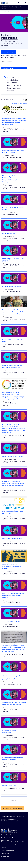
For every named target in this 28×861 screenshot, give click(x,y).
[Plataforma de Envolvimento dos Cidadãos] (14, 830)
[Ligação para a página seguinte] (25, 800)
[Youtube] (12, 837)
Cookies (3, 847)
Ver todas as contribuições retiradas (12, 808)
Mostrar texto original (8, 52)
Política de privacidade (7, 850)
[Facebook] (9, 837)
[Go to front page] (4, 2)
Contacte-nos (5, 840)
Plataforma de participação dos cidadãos (12, 816)
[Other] (15, 837)
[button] (23, 100)
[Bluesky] (7, 837)
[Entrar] (15, 2)
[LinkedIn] (4, 837)
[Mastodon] (2, 837)
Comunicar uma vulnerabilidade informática (13, 842)
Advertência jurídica (6, 853)
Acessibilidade (5, 856)
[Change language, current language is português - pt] (18, 2)
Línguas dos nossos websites (9, 844)
